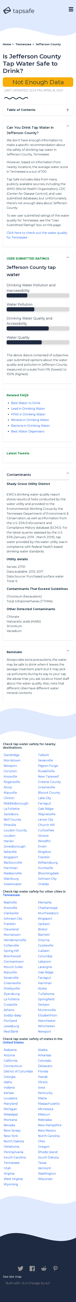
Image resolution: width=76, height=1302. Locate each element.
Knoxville (10, 776)
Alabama (10, 1050)
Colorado (44, 1060)
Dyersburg (12, 994)
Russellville (46, 771)
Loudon (9, 835)
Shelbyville (12, 988)
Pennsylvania (13, 1152)
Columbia (45, 956)
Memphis (44, 902)
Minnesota (45, 1109)
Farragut (44, 803)
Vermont (44, 1168)
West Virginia (13, 1179)
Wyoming (11, 1184)
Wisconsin (45, 1179)
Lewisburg (11, 1026)
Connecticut (13, 1066)
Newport (10, 766)
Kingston (44, 852)
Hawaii (42, 1077)
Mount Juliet (13, 967)
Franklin (44, 857)
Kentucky (45, 1093)
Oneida (43, 884)
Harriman (11, 868)
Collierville (11, 945)
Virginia (9, 1173)
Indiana (9, 1087)
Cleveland (11, 929)
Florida (43, 1071)
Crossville (10, 1004)
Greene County (49, 782)
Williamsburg (48, 862)
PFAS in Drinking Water (28, 414)
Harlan (9, 841)
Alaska (42, 1050)
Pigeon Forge (48, 766)
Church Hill (46, 825)
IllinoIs (42, 1082)
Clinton (9, 798)
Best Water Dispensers (27, 431)
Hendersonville (15, 940)
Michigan (10, 1109)
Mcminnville (47, 1010)
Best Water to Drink (25, 403)
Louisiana (10, 1098)
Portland (10, 1021)
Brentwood (12, 956)
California (10, 1060)
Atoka (42, 988)
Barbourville (13, 862)
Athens (9, 1010)
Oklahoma (11, 1146)
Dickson (44, 1004)
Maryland (11, 1103)
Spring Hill (11, 951)
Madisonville (13, 873)
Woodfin (44, 841)
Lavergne (45, 967)
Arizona (9, 1055)
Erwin (42, 846)
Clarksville (11, 913)
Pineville (10, 825)
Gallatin (43, 951)
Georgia (9, 1077)
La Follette (12, 809)
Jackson (44, 924)
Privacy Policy (43, 1257)
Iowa (41, 1087)
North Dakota (14, 1141)
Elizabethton (47, 1015)
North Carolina (49, 1136)
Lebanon (44, 961)
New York (11, 1136)
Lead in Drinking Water (28, 408)
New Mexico (47, 1130)
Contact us (15, 1257)
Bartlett (44, 934)
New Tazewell (48, 776)
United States (13, 1042)
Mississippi (11, 1114)
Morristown (12, 760)
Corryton (10, 771)
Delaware (45, 1066)
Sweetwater (13, 884)
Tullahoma (46, 994)
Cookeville (45, 945)
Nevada (9, 1125)
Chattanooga (47, 908)
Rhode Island (48, 1152)
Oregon (44, 1146)
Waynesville (47, 814)
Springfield (46, 999)
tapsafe (22, 10)
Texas (42, 1163)
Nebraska (45, 1120)
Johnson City (47, 878)
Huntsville (45, 868)
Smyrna (43, 940)
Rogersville (12, 782)
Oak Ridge (45, 809)
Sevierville (45, 760)
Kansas (9, 1093)
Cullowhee (46, 830)
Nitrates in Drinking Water (30, 420)
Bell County (12, 819)
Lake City (44, 798)
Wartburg (11, 878)
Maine (42, 1098)
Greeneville (46, 787)
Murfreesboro (48, 913)
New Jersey (12, 1130)
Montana (10, 1120)
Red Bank (11, 1031)
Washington (47, 1173)
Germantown (14, 961)
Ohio (41, 1141)
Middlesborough (16, 803)
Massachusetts (49, 1103)
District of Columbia (18, 1071)
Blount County (49, 792)
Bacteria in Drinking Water (30, 425)
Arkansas (44, 1055)
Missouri (44, 1114)
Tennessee (11, 895)
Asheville (10, 852)
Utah (7, 1168)
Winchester (46, 1026)
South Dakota (48, 1157)
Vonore (43, 835)
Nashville (10, 902)
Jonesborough (14, 846)
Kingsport (11, 857)
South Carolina (15, 1157)
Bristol (42, 929)
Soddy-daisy (12, 1015)
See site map (12, 1276)
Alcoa (8, 787)
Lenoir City (45, 819)
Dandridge (12, 755)
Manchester (47, 1021)
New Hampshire (50, 1125)
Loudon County (15, 830)
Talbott (43, 755)
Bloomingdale (48, 873)
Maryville (10, 792)
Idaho (8, 1082)
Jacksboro (11, 814)
